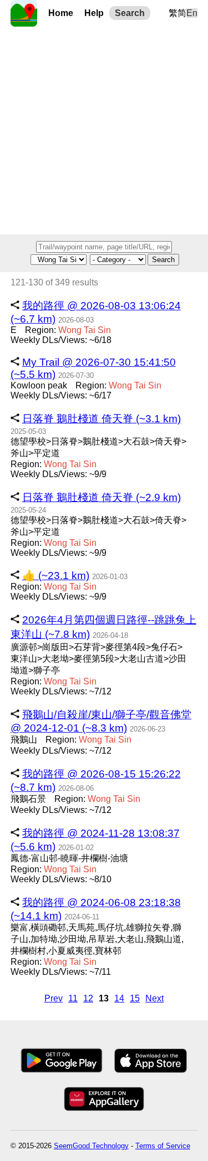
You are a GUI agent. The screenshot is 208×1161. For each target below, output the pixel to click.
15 (135, 998)
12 (88, 998)
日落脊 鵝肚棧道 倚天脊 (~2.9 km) (101, 497)
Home (60, 13)
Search (130, 13)
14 (119, 998)
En (191, 13)
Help (94, 13)
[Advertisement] (104, 130)
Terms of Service (162, 1146)
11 (73, 998)
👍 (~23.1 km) (55, 575)
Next (154, 998)
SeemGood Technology (91, 1146)
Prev (53, 998)
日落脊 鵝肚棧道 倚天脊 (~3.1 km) (101, 418)
